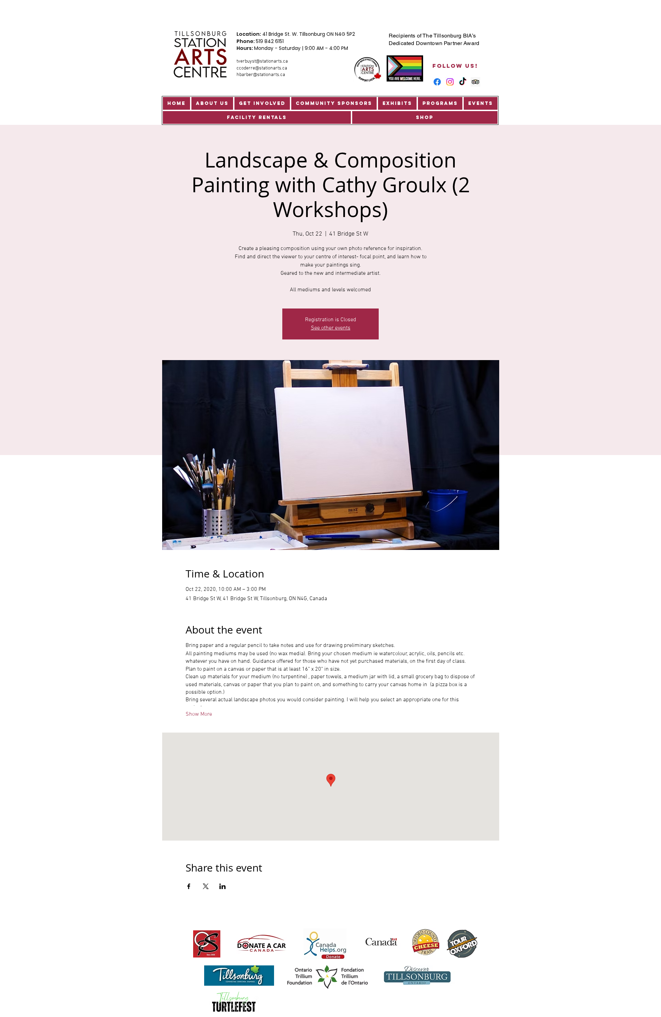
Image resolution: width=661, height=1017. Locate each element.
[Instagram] (450, 82)
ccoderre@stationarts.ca (262, 68)
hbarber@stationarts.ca (261, 75)
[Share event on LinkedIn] (222, 886)
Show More (199, 714)
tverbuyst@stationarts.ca (262, 61)
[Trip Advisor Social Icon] (475, 82)
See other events (330, 328)
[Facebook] (437, 82)
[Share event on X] (205, 886)
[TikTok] (463, 82)
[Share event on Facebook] (189, 886)
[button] (212, 103)
